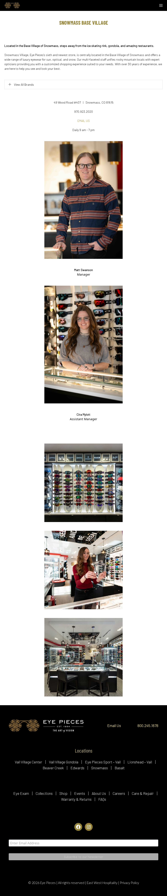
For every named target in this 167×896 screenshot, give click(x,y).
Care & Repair (143, 793)
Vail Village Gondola (63, 762)
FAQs (102, 799)
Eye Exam (21, 793)
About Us (99, 793)
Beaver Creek (53, 768)
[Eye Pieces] (12, 5)
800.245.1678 (147, 725)
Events (79, 793)
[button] (83, 84)
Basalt (120, 768)
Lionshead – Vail (139, 762)
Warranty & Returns (76, 799)
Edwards (77, 768)
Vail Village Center (28, 762)
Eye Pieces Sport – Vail (103, 762)
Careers (119, 793)
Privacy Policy (129, 883)
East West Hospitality (102, 883)
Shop (63, 793)
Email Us (114, 725)
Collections (44, 793)
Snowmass (99, 768)
